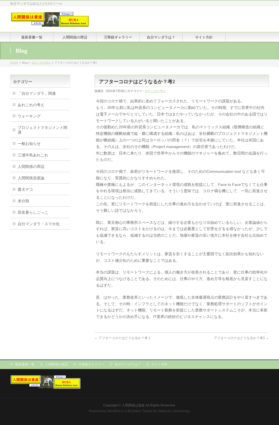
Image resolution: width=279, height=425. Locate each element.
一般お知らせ (29, 143)
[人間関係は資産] (50, 21)
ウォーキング (29, 116)
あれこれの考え (41, 62)
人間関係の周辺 (31, 166)
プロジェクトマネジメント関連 (42, 129)
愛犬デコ (25, 189)
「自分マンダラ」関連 (37, 93)
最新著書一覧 (25, 364)
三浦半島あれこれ (33, 155)
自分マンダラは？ (128, 364)
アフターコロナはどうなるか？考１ (123, 338)
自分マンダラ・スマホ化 (39, 224)
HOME (14, 62)
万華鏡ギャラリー (91, 364)
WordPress (115, 411)
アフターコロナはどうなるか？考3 (241, 338)
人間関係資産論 (31, 178)
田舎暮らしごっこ (33, 212)
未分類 (23, 201)
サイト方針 (159, 364)
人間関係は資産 (133, 405)
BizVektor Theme (140, 411)
